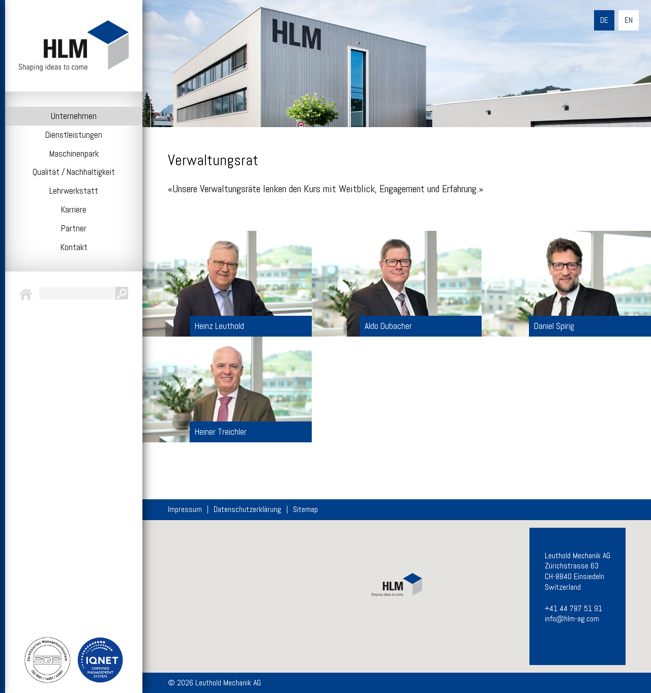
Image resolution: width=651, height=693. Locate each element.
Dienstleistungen (73, 134)
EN (629, 20)
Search (121, 293)
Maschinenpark (74, 153)
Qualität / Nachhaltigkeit (74, 171)
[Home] (74, 45)
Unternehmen (74, 116)
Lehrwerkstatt (73, 190)
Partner (73, 228)
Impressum (185, 509)
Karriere (73, 209)
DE (604, 20)
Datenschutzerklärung (247, 509)
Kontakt (74, 247)
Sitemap (305, 509)
